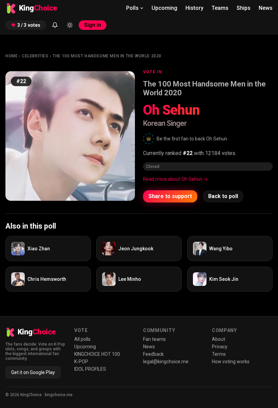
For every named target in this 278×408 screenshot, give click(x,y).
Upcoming (164, 8)
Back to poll (223, 196)
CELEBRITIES (35, 56)
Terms (219, 354)
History (194, 8)
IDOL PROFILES (90, 369)
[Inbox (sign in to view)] (55, 25)
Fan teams (154, 339)
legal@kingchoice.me (165, 361)
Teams (220, 8)
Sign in (92, 25)
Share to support (170, 196)
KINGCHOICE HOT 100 (97, 354)
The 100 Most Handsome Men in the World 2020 (107, 56)
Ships (244, 8)
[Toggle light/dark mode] (70, 25)
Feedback (153, 354)
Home (11, 56)
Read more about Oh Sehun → (175, 179)
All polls (82, 339)
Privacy (219, 346)
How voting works (231, 361)
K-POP (81, 361)
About (218, 339)
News (266, 8)
